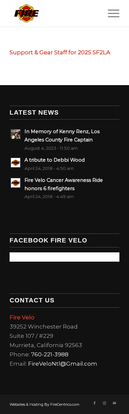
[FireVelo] (53, 13)
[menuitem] (110, 13)
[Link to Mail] (114, 403)
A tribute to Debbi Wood (54, 160)
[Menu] (110, 13)
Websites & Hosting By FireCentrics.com (44, 404)
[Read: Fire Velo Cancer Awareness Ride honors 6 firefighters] (16, 183)
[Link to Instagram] (104, 403)
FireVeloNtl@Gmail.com (62, 363)
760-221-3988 (49, 354)
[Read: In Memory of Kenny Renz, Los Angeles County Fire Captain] (16, 134)
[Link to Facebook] (95, 403)
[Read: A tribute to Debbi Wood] (16, 163)
